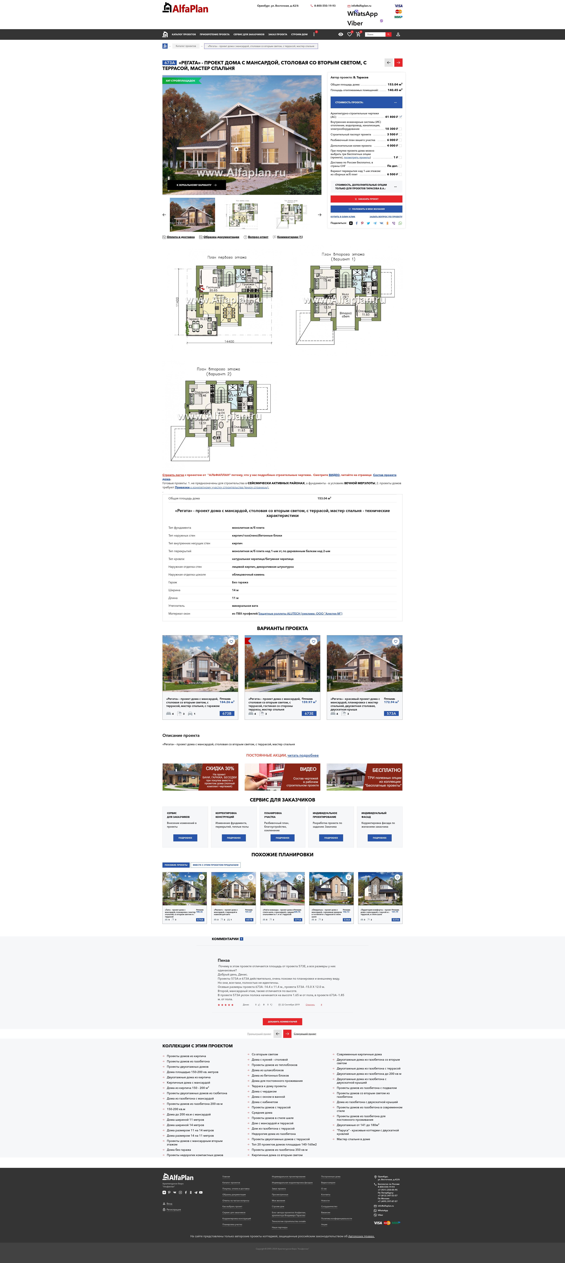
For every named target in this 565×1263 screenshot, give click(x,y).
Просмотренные (280, 1194)
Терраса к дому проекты (269, 1086)
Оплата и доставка (181, 237)
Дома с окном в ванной (268, 1096)
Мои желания (278, 1200)
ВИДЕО (334, 475)
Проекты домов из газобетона (188, 1061)
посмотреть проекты (357, 157)
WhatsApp (383, 1210)
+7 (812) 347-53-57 (388, 1195)
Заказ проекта (277, 34)
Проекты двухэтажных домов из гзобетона (197, 1093)
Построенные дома (330, 1176)
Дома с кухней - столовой (270, 1059)
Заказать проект (368, 199)
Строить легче (173, 475)
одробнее (310, 755)
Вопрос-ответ (258, 237)
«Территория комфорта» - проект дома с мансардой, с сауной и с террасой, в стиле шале (376, 912)
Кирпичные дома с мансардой (188, 1082)
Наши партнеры (280, 1227)
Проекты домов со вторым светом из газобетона (363, 1094)
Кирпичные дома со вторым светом (277, 1155)
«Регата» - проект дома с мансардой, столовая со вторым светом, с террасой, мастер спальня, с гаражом (193, 702)
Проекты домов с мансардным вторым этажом (195, 1142)
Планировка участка (232, 1224)
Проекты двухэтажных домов (187, 1066)
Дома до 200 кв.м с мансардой (189, 1114)
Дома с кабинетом (265, 1102)
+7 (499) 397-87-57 (388, 1201)
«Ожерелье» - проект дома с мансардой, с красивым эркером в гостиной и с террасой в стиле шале (327, 913)
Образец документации (221, 237)
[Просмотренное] (340, 34)
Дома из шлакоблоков (268, 1070)
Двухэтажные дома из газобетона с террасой (369, 1068)
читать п (294, 755)
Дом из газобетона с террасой (273, 1128)
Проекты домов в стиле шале (273, 1118)
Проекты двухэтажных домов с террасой (281, 1139)
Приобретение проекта (215, 34)
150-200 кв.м (176, 1109)
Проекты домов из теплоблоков (274, 1065)
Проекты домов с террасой (271, 1107)
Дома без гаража (179, 1149)
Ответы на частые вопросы (235, 1200)
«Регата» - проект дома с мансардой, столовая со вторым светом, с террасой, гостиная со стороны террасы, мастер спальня (274, 704)
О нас (324, 1188)
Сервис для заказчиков (249, 34)
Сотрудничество (329, 1206)
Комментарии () (290, 237)
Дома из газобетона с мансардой (190, 1098)
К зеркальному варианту (194, 185)
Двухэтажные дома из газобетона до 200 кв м (369, 1073)
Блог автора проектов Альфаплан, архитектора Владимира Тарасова (289, 1214)
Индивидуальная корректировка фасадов (292, 1182)
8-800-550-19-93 (325, 5)
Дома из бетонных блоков (270, 1075)
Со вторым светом (265, 1054)
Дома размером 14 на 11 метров (190, 1135)
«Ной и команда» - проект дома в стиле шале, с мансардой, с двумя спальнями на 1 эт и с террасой (278, 912)
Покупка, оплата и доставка (235, 1188)
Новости (325, 1200)
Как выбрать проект (232, 1206)
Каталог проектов (184, 34)
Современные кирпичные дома (359, 1054)
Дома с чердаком (264, 1091)
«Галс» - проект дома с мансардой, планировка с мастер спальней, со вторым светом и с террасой (180, 913)
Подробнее (180, 684)
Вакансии (325, 1212)
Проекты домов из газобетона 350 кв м (280, 1149)
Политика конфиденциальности (336, 1218)
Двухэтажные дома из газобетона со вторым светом (368, 1061)
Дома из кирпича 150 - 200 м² (188, 1088)
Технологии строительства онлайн (289, 1221)
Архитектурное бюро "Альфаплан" (173, 1185)
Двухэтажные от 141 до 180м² (358, 1125)
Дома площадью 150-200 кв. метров (192, 1072)
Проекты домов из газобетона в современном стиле (369, 1109)
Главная (226, 1176)
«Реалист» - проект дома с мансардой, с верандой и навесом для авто (226, 912)
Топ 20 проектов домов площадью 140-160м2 (284, 1144)
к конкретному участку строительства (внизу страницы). (222, 487)
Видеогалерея (328, 1182)
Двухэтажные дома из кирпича (189, 1077)
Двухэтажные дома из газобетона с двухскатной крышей (361, 1080)
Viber (380, 1215)
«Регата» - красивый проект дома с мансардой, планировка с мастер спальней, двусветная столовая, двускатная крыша (355, 704)
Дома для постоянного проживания (277, 1081)
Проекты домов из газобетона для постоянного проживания (361, 1117)
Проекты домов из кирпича (186, 1056)
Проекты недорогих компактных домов (195, 1155)
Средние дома (262, 1112)
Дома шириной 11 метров (185, 1119)
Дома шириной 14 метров (185, 1125)
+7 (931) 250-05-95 (388, 1189)
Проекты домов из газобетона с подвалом (367, 1088)
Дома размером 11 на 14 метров (190, 1130)
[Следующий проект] (287, 1034)
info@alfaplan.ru (361, 5)
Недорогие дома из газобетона (274, 1134)
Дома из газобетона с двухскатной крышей (367, 1102)
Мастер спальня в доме (353, 1139)
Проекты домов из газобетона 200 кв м (195, 1104)
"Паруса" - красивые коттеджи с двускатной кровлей (368, 1132)
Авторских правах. (361, 1236)
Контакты (325, 1194)
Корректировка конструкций (236, 1218)
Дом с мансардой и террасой (272, 1123)
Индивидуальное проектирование (288, 1176)
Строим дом (299, 34)
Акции (324, 1224)
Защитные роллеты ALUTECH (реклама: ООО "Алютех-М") (300, 613)
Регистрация (174, 1209)
